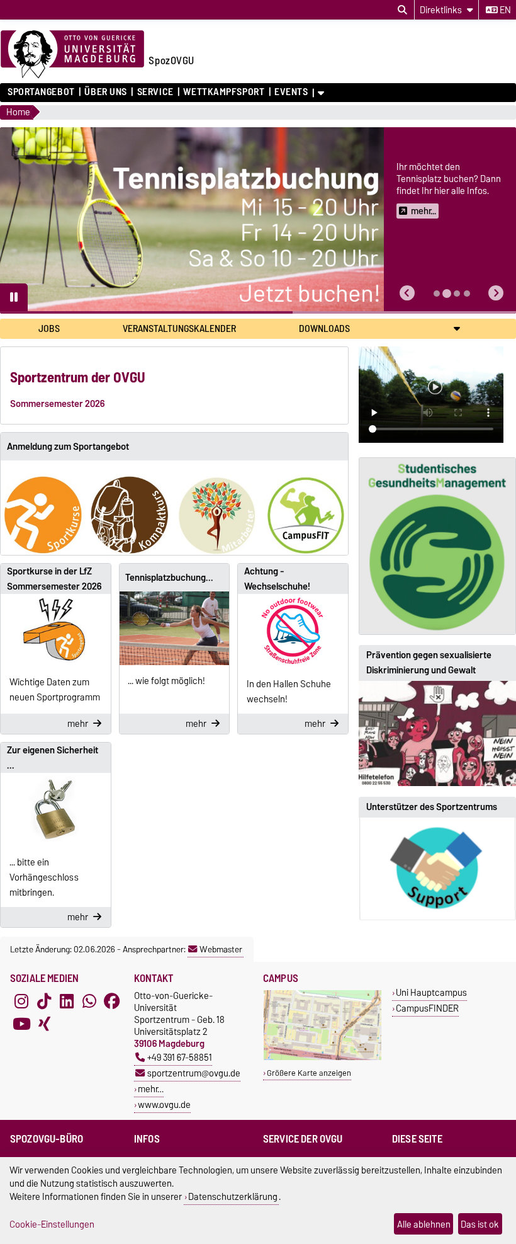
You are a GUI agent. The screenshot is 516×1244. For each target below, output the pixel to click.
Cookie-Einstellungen (51, 1224)
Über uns (105, 92)
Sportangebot (41, 92)
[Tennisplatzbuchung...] (175, 628)
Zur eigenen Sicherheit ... (52, 758)
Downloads (324, 328)
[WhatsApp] (89, 1001)
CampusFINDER (427, 1008)
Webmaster (220, 949)
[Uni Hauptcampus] (322, 1057)
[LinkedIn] (66, 1001)
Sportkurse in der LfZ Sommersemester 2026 (54, 579)
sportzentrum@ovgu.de (193, 1073)
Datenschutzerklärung (233, 1196)
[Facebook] (112, 1001)
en (504, 10)
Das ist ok (480, 1224)
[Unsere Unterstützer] (437, 869)
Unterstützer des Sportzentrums (431, 806)
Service (155, 92)
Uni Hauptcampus (431, 992)
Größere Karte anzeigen (309, 1073)
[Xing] (44, 1023)
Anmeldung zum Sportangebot (68, 446)
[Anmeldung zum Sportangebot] (174, 508)
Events (291, 92)
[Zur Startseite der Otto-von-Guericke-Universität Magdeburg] (72, 55)
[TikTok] (44, 1001)
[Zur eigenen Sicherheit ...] (56, 810)
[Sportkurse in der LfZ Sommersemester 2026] (56, 630)
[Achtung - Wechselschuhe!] (293, 631)
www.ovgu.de (164, 1104)
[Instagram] (21, 1001)
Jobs (49, 328)
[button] (407, 293)
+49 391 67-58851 (179, 1057)
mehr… (151, 1089)
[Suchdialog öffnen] (402, 10)
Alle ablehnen (424, 1224)
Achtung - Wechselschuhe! (277, 579)
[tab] (437, 293)
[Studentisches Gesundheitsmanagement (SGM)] (437, 545)
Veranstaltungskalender (179, 328)
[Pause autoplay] (14, 297)
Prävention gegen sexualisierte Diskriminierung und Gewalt (428, 663)
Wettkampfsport (223, 92)
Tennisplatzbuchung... (169, 577)
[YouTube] (21, 1023)
